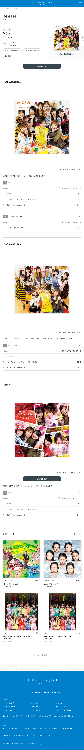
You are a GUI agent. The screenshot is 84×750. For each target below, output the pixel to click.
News (46, 692)
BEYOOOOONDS (35, 706)
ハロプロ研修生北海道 (64, 710)
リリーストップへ (42, 655)
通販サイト (29, 716)
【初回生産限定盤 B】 (32, 51)
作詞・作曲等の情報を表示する (71, 188)
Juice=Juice (60, 703)
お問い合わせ (6, 735)
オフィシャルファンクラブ (11, 716)
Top (26, 692)
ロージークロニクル (9, 710)
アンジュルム (33, 703)
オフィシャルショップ (9, 729)
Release (56, 692)
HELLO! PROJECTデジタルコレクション (60, 729)
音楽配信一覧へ (42, 66)
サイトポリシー (31, 735)
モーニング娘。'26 (9, 703)
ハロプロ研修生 (34, 710)
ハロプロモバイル (38, 729)
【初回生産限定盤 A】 (66, 54)
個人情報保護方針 (19, 735)
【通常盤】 (8, 56)
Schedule (35, 692)
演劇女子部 (31, 743)
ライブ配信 (24, 729)
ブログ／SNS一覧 (45, 716)
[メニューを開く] (80, 3)
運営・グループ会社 (45, 735)
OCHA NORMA (61, 706)
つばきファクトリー (9, 706)
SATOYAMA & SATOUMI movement (13, 743)
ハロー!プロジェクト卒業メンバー (65, 716)
